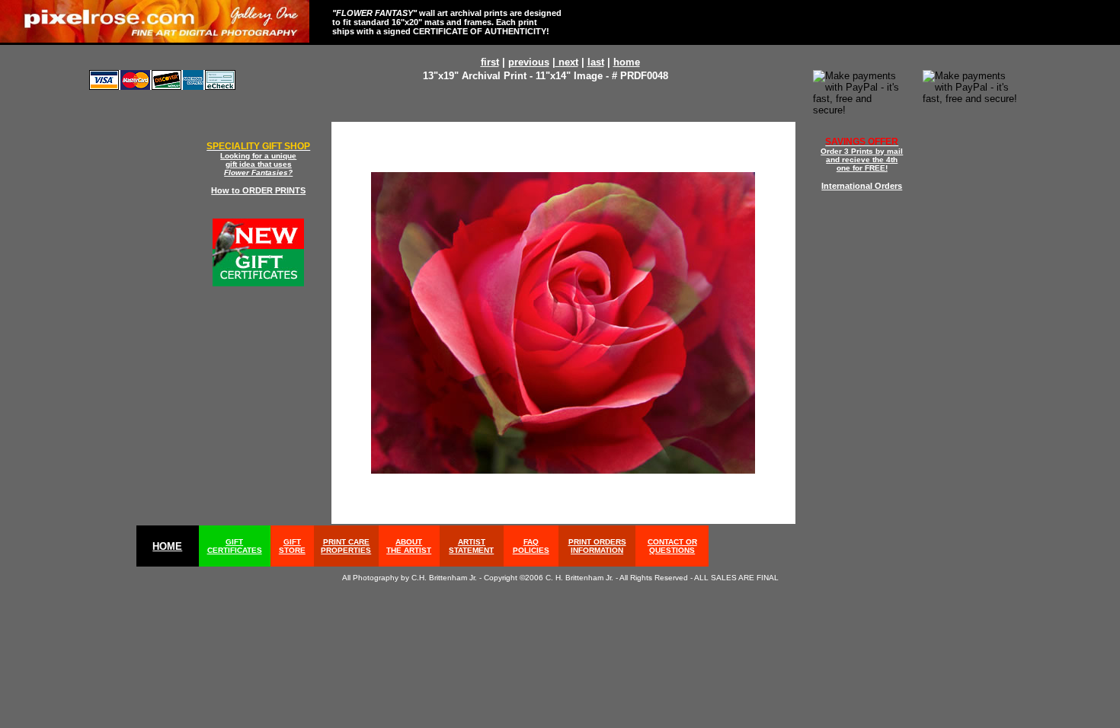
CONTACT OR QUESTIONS (672, 546)
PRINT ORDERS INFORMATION (597, 546)
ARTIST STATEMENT (471, 546)
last (595, 62)
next (566, 62)
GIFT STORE (292, 546)
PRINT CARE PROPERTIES (346, 546)
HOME (167, 546)
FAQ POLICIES (531, 546)
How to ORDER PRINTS (258, 190)
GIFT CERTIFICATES (234, 546)
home (626, 62)
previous (528, 62)
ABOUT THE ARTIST (408, 546)
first (490, 62)
